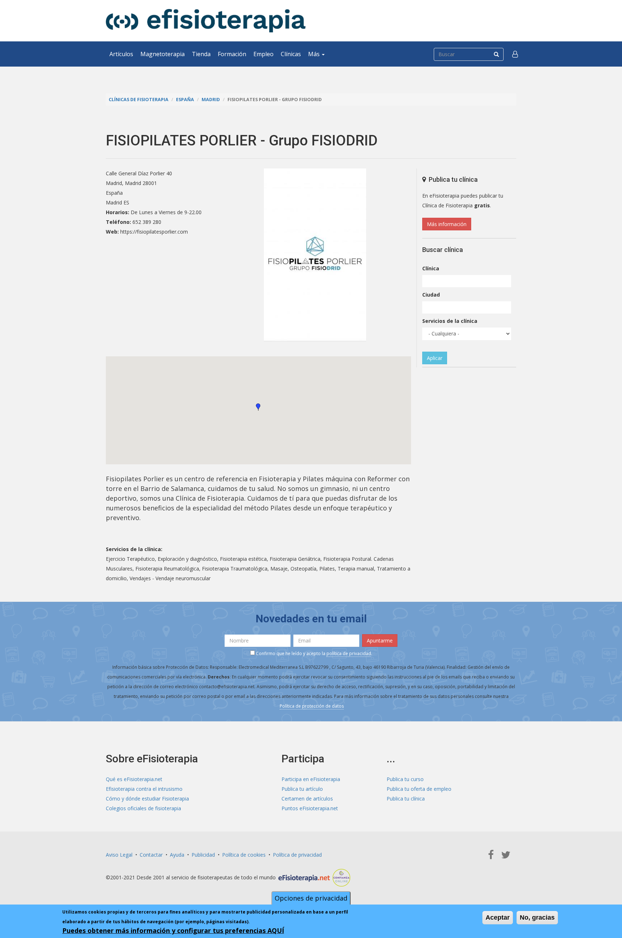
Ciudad (431, 294)
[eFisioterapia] (206, 20)
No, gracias (537, 917)
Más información (446, 224)
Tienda (201, 54)
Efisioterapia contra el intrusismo (144, 788)
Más (314, 54)
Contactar (151, 854)
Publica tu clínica (406, 798)
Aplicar (434, 358)
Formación (232, 54)
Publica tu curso (405, 779)
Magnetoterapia (162, 54)
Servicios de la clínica (449, 320)
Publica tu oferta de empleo (419, 788)
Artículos (121, 54)
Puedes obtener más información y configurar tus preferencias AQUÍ (173, 930)
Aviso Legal (119, 854)
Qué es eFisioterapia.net (134, 779)
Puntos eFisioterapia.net (309, 808)
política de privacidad (348, 653)
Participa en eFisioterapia (310, 779)
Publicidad (203, 854)
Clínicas (291, 54)
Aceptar (498, 917)
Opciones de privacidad (311, 898)
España (185, 99)
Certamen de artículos (307, 798)
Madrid (211, 99)
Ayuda (177, 854)
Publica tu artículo (302, 788)
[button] (515, 54)
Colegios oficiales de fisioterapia (143, 808)
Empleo (263, 54)
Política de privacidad (297, 854)
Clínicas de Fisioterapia (138, 99)
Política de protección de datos (312, 706)
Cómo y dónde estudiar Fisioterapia (147, 798)
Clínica (430, 268)
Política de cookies (244, 854)
